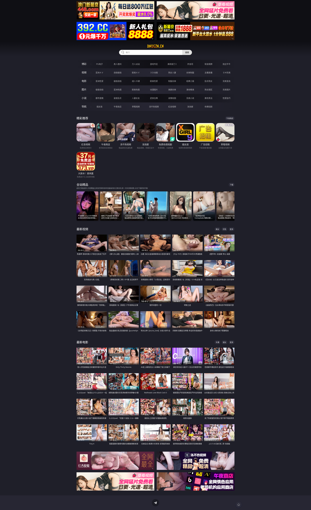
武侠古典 (154, 98)
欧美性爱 (154, 81)
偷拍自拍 (117, 81)
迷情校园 (172, 98)
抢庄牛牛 (226, 64)
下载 (231, 184)
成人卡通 (136, 81)
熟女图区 (208, 89)
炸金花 (190, 64)
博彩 (84, 64)
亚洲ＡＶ (99, 72)
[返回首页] (239, 505)
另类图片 (226, 89)
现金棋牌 (208, 64)
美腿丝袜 (172, 89)
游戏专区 (154, 64)
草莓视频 (136, 106)
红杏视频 (172, 106)
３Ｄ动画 (154, 72)
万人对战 (136, 64)
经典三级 (190, 81)
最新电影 (82, 342)
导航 (84, 106)
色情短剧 (208, 106)
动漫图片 (154, 89)
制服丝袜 (172, 81)
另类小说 (190, 98)
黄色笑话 (208, 98)
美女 (217, 229)
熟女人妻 (172, 72)
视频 (84, 72)
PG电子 (99, 64)
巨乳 (224, 229)
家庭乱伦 (117, 98)
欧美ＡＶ (136, 72)
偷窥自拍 (99, 89)
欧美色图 (136, 89)
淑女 (224, 342)
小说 (84, 98)
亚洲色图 (117, 89)
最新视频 (82, 229)
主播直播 (208, 72)
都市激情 (99, 98)
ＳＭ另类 (226, 72)
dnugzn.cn (155, 46)
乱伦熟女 (208, 81)
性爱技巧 (226, 98)
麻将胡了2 (172, 64)
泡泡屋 (190, 106)
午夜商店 (117, 106)
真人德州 (117, 64)
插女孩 (99, 106)
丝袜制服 (190, 72)
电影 (84, 81)
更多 (231, 229)
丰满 (217, 342)
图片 (84, 89)
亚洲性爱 (99, 81)
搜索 (187, 52)
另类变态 (226, 81)
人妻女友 (136, 98)
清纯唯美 (190, 89)
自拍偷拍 (117, 72)
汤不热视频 (154, 106)
